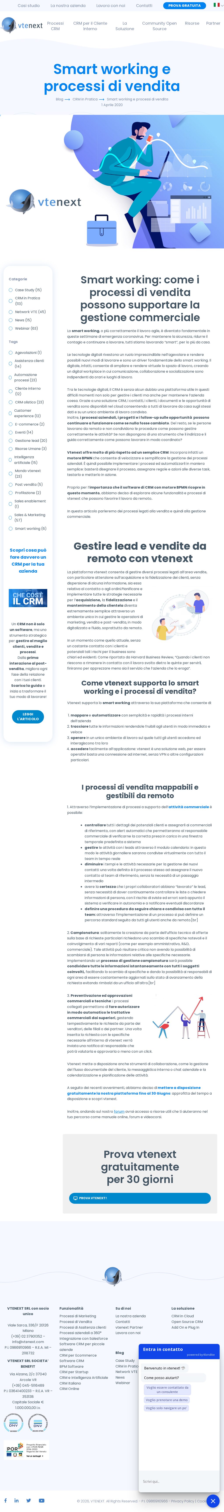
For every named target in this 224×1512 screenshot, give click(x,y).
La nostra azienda (68, 5)
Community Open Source (159, 26)
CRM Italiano (70, 1383)
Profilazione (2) (28, 492)
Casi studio (29, 5)
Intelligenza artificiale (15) (26, 460)
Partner (213, 23)
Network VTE (127, 1371)
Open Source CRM (187, 1321)
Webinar (123, 1382)
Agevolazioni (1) (28, 352)
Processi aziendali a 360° (81, 1332)
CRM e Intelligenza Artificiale (84, 1377)
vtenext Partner (129, 1327)
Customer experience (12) (27, 413)
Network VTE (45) (30, 311)
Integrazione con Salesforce (84, 1338)
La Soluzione (125, 26)
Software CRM (72, 1360)
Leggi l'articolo (28, 717)
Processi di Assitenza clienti (83, 1327)
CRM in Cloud (183, 1316)
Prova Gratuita (184, 5)
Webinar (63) (26, 328)
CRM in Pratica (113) (27, 301)
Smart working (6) (31, 528)
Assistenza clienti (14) (29, 363)
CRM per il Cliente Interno (90, 26)
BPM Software (72, 1366)
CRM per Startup (74, 1371)
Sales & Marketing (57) (29, 517)
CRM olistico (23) (29, 402)
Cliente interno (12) (28, 391)
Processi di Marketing (78, 1316)
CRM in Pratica (128, 1366)
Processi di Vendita (76, 1321)
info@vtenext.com (28, 1341)
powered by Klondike (201, 1355)
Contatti (144, 5)
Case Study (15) (28, 290)
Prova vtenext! (93, 1198)
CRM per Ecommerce (78, 1355)
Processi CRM (55, 26)
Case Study (125, 1360)
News (120, 1377)
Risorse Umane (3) (31, 448)
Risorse (192, 23)
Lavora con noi (110, 5)
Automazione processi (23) (25, 377)
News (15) (23, 320)
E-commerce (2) (30, 424)
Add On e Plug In (185, 1327)
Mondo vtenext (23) (28, 473)
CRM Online (69, 1388)
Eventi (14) (24, 432)
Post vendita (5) (29, 484)
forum (119, 1111)
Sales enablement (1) (30, 504)
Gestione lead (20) (31, 440)
